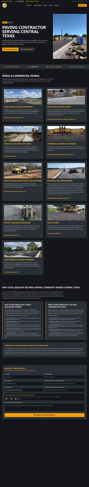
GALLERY (45, 5)
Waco (4, 22)
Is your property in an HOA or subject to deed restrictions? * (20, 395)
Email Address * (8, 380)
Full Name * (7, 374)
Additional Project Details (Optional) (14, 402)
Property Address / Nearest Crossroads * (55, 380)
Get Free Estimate (27, 49)
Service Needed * (8, 387)
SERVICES (28, 5)
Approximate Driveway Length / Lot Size (54, 387)
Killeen (10, 22)
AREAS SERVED (37, 5)
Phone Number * (49, 374)
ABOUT (50, 5)
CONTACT (56, 5)
